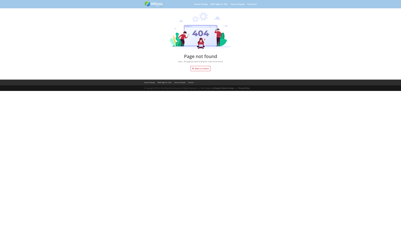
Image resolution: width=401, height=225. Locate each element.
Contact (191, 82)
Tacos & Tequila (237, 4)
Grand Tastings (201, 4)
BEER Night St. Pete (219, 4)
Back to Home (202, 68)
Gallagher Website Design (223, 88)
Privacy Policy (243, 88)
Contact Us (252, 4)
